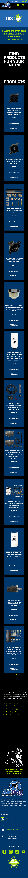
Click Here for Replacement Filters (12, 715)
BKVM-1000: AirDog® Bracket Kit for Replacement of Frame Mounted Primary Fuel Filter (14, 651)
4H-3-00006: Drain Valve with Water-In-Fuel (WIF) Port (14, 161)
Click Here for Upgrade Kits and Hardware (14, 712)
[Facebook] (4, 852)
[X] (17, 852)
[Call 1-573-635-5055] (26, 1)
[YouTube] (24, 852)
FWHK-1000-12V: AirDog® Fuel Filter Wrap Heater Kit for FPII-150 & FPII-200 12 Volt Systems (14, 454)
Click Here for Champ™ (9, 706)
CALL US (22, 1)
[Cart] (23, 5)
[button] (18, 5)
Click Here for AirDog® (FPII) (10, 703)
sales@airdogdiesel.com (12, 829)
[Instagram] (11, 852)
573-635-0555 (9, 818)
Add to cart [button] (14, 128)
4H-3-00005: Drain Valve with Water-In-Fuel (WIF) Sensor (14, 259)
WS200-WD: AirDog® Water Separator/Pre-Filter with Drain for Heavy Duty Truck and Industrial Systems (14, 356)
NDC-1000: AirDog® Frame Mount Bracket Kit (14, 210)
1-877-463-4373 (10, 824)
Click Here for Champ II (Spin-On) (12, 709)
